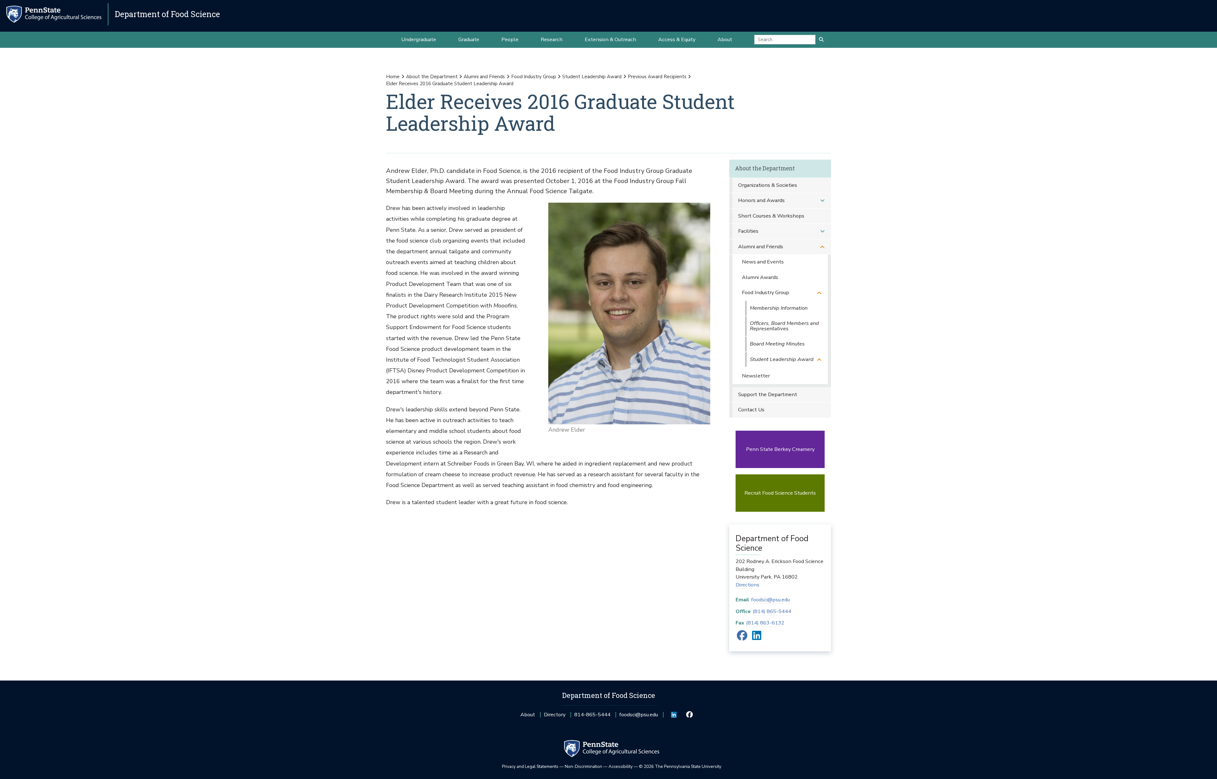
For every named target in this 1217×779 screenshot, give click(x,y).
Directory (554, 714)
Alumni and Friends (484, 76)
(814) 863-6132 (765, 622)
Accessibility (620, 766)
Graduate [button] (468, 39)
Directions (747, 584)
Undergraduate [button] (418, 39)
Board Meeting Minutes (777, 343)
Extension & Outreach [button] (610, 39)
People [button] (509, 39)
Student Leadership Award (591, 76)
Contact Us (751, 409)
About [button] (725, 39)
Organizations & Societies (767, 185)
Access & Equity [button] (676, 39)
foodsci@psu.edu (770, 599)
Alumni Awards (760, 277)
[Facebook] (742, 637)
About (527, 714)
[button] (822, 200)
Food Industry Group (533, 76)
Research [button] (552, 39)
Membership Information (779, 308)
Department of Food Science (167, 14)
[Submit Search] (821, 39)
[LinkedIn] (756, 637)
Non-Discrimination (583, 766)
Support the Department (767, 394)
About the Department (432, 76)
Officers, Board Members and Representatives (784, 326)
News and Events (763, 261)
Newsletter (756, 375)
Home (393, 76)
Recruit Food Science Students (780, 493)
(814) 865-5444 (772, 611)
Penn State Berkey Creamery (780, 449)
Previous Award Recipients (657, 76)
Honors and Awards (761, 200)
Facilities (748, 231)
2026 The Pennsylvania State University (680, 766)
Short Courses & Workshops (771, 215)
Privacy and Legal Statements (530, 766)
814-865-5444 (592, 717)
